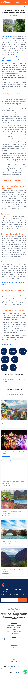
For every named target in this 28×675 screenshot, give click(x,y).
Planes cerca (5, 359)
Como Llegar (12, 351)
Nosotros (14, 629)
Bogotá (3, 351)
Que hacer (15, 359)
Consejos (4, 367)
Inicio (2, 6)
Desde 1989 (20, 666)
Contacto (14, 657)
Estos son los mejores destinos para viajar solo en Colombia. (14, 77)
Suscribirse (22, 600)
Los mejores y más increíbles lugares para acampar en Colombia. (14, 282)
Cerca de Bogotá (7, 36)
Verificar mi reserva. (14, 655)
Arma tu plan (14, 653)
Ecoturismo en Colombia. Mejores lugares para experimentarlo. (14, 58)
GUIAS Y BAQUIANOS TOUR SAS (14, 625)
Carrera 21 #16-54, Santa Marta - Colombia (15, 639)
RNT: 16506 (14, 647)
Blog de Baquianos (12, 335)
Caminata (13, 367)
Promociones (14, 661)
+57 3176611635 (14, 641)
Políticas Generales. (14, 633)
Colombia (17, 2)
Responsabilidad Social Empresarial (14, 627)
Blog (6, 6)
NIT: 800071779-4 (14, 645)
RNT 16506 (14, 666)
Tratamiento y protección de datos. (14, 631)
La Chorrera (22, 351)
